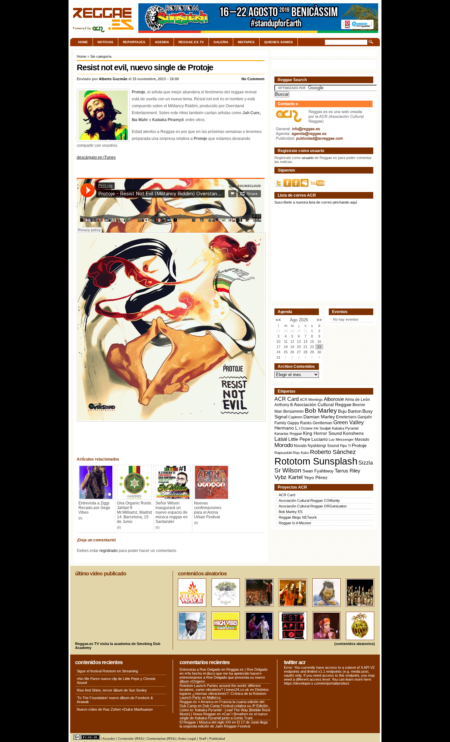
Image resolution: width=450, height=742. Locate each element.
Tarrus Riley (347, 470)
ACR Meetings (311, 400)
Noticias (105, 42)
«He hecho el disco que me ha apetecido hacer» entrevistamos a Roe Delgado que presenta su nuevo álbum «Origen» (222, 677)
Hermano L (286, 428)
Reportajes (134, 42)
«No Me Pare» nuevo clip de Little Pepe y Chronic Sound (116, 681)
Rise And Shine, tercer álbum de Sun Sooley (112, 690)
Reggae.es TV (191, 42)
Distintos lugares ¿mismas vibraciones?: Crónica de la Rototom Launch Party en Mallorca (224, 693)
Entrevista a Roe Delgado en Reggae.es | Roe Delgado (223, 669)
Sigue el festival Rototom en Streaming (107, 671)
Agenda (162, 42)
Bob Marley (321, 410)
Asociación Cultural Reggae (323, 404)
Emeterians (346, 417)
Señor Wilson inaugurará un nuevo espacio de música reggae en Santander (171, 512)
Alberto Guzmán (113, 79)
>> (319, 319)
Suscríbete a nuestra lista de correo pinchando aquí (315, 202)
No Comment (253, 79)
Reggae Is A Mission (295, 523)
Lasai (280, 439)
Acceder (108, 738)
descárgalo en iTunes (96, 157)
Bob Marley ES (290, 512)
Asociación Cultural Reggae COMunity (309, 500)
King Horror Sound (322, 433)
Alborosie (334, 399)
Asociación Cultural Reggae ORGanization (313, 506)
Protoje (359, 445)
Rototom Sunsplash (315, 461)
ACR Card (286, 399)
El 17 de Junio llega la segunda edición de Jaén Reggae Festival (223, 724)
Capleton (295, 417)
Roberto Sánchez (333, 452)
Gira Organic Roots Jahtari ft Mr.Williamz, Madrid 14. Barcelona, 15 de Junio (134, 512)
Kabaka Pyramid (345, 428)
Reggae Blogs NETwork (298, 517)
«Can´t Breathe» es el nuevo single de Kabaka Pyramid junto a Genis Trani (223, 716)
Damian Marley (319, 416)
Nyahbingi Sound (323, 445)
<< (278, 319)
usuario (308, 158)
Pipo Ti (345, 446)
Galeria (220, 42)
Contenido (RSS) (131, 738)
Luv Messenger (341, 439)
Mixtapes (246, 42)
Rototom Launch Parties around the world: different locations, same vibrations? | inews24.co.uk (220, 688)
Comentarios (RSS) (161, 738)
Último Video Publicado (100, 573)
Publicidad (217, 738)
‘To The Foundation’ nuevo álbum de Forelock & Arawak (115, 700)
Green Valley (348, 422)
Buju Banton (349, 411)
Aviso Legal (187, 738)
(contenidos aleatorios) (354, 644)
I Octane (306, 428)
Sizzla (365, 463)
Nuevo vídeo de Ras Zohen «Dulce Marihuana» (115, 709)
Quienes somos (278, 42)
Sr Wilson (287, 470)
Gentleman (322, 423)
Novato (300, 445)
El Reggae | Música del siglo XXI (205, 722)
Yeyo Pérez (315, 477)
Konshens (353, 433)
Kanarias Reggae (288, 434)
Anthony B (283, 405)
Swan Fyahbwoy (318, 470)
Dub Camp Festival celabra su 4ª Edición (235, 706)
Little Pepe (299, 439)
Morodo (283, 445)
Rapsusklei (283, 453)
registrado (108, 550)
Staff (202, 738)
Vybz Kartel (288, 477)
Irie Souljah (322, 428)
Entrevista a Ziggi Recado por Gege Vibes (94, 508)
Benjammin (293, 411)
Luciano (319, 439)
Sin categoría (100, 56)
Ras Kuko (301, 453)
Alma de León (357, 399)
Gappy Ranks (299, 423)
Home (83, 42)
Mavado (362, 439)
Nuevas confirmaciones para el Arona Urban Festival (207, 510)
